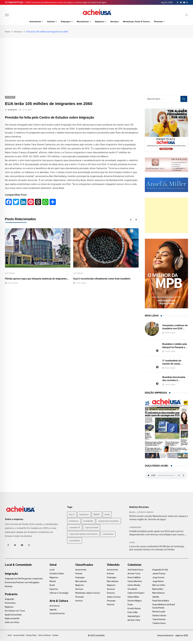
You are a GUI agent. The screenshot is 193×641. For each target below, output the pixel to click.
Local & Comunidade (18, 564)
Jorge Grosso (158, 577)
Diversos (111, 593)
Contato (55, 635)
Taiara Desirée (158, 619)
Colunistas (134, 564)
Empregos (66, 21)
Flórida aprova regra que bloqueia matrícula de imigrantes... (37, 278)
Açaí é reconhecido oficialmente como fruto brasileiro (101, 278)
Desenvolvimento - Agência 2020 (172, 635)
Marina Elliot (157, 589)
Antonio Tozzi (134, 573)
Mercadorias (83, 21)
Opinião (155, 597)
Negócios (99, 21)
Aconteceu (55, 606)
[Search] (186, 15)
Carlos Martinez (135, 581)
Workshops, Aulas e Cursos (136, 21)
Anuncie (79, 601)
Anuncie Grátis (19, 635)
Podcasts (11, 594)
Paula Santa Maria (160, 601)
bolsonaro (84, 514)
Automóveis (35, 21)
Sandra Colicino (159, 615)
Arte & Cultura (59, 601)
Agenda (53, 609)
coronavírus (74, 540)
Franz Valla (132, 612)
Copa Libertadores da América (83, 534)
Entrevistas (10, 603)
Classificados (84, 564)
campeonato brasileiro (108, 521)
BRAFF (97, 514)
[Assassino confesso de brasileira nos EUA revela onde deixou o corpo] (152, 329)
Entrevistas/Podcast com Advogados (22, 582)
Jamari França (158, 573)
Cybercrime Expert (136, 593)
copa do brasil (91, 527)
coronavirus (107, 534)
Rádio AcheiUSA (12, 618)
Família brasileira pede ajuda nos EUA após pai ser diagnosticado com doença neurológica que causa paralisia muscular (156, 534)
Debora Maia (133, 597)
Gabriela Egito (134, 616)
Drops (130, 604)
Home (7, 32)
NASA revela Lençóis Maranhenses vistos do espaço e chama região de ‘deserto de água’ (66, 2)
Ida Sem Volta (134, 620)
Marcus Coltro (158, 585)
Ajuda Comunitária (13, 615)
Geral (53, 564)
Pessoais (158, 21)
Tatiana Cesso (159, 623)
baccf (72, 514)
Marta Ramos (158, 593)
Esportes (54, 589)
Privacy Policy (31, 635)
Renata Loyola (158, 611)
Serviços (114, 21)
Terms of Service (44, 635)
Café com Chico (12, 622)
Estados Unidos (145, 512)
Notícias (8, 586)
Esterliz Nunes (134, 608)
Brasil (132, 512)
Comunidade (135, 527)
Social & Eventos (57, 613)
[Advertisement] (96, 59)
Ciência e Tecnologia (59, 593)
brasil (107, 514)
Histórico (18, 32)
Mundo (53, 581)
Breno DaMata (134, 577)
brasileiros (74, 521)
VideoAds (113, 564)
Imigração (11, 573)
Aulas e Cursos (114, 597)
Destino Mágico (135, 601)
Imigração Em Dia (160, 570)
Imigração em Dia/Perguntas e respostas (24, 578)
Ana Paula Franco (135, 570)
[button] (130, 219)
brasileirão (88, 521)
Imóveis (51, 21)
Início (10, 635)
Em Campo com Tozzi (15, 611)
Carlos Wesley (134, 585)
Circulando (132, 589)
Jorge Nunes (158, 581)
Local (132, 543)
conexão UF (74, 527)
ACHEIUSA (12, 110)
